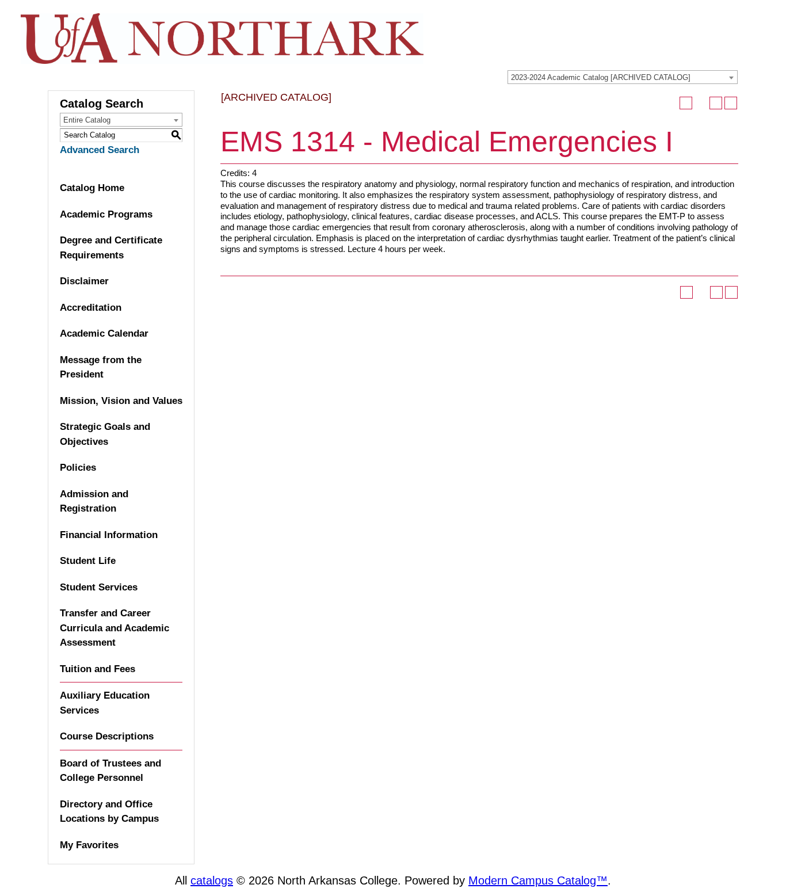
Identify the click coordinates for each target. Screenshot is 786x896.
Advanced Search (99, 149)
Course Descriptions (107, 736)
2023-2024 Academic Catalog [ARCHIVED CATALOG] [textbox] (600, 77)
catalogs (211, 880)
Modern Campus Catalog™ (538, 880)
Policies (78, 467)
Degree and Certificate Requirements (111, 248)
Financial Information (109, 534)
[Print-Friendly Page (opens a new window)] (715, 103)
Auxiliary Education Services (105, 703)
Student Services (99, 587)
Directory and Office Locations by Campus (109, 812)
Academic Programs (106, 214)
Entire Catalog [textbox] (86, 120)
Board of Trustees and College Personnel (110, 771)
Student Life (88, 560)
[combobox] (623, 77)
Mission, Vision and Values (121, 400)
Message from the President (101, 367)
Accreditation (90, 307)
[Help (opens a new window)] (730, 103)
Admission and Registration (94, 501)
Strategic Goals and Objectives (105, 434)
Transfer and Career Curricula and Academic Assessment (114, 628)
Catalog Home (92, 187)
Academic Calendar (104, 333)
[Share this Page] (701, 103)
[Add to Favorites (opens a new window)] (686, 103)
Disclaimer (84, 281)
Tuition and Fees (97, 669)
